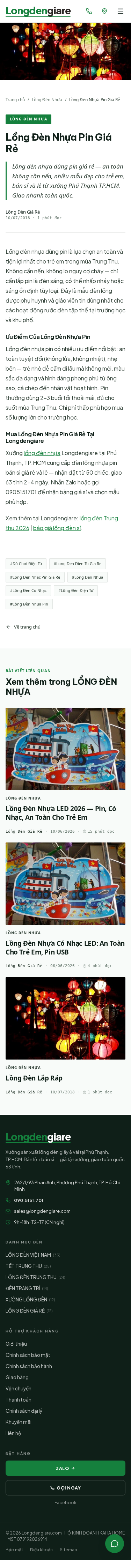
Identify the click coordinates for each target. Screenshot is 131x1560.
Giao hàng (17, 1377)
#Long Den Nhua (87, 577)
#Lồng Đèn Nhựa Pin (29, 604)
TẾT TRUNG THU (28, 1266)
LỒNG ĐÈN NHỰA (28, 119)
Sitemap (68, 1549)
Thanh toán (18, 1400)
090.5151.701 (28, 1200)
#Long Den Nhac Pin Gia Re (35, 577)
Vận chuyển (18, 1388)
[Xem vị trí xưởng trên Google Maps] (104, 11)
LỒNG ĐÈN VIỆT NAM (33, 1255)
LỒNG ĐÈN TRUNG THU (35, 1277)
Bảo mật (14, 1549)
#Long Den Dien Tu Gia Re (77, 563)
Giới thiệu (16, 1344)
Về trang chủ (27, 627)
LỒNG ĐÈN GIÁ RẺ (29, 1311)
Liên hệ (13, 1433)
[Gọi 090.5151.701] (89, 11)
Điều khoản (41, 1549)
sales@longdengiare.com (42, 1211)
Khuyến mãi (18, 1422)
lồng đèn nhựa (42, 452)
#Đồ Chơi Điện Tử (26, 563)
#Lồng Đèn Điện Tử (75, 590)
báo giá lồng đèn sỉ (57, 528)
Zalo (62, 1468)
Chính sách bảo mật (28, 1355)
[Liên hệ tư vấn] (114, 1543)
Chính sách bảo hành (29, 1366)
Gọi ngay (69, 1488)
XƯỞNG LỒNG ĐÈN (30, 1299)
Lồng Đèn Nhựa (47, 100)
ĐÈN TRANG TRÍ (27, 1288)
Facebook (65, 1502)
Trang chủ (15, 100)
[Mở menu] (120, 11)
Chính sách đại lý (24, 1411)
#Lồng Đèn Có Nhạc (28, 590)
